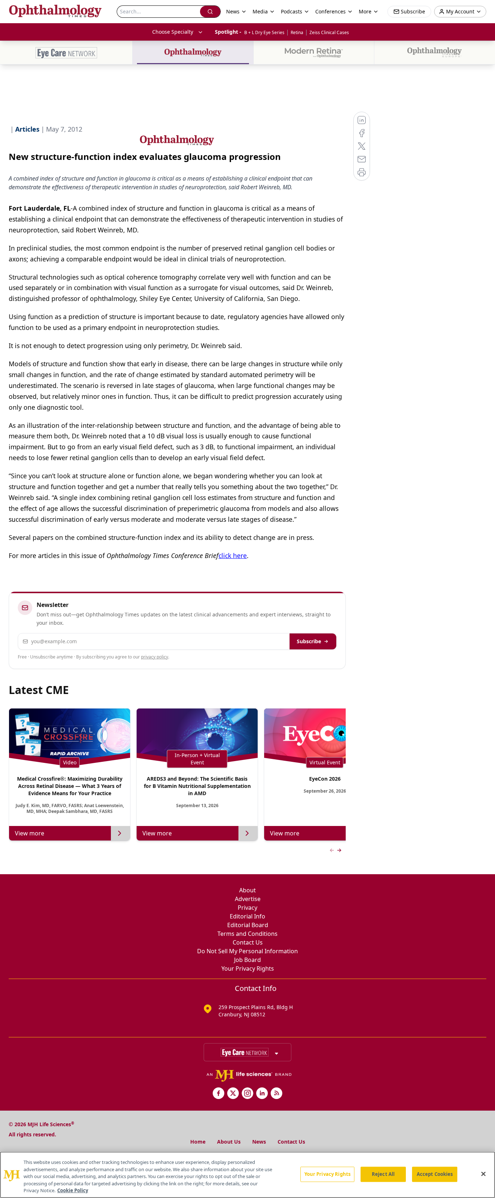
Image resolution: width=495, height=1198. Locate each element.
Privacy (247, 908)
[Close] (483, 1174)
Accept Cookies (435, 1174)
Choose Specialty (172, 31)
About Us (229, 1141)
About (247, 890)
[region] (247, 1175)
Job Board (247, 960)
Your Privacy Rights (247, 968)
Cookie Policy (72, 1190)
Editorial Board (247, 925)
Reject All (383, 1174)
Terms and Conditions (247, 934)
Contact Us (248, 942)
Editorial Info (247, 916)
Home (197, 1141)
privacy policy (154, 657)
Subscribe (309, 641)
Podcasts (291, 11)
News (259, 1141)
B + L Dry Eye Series (264, 32)
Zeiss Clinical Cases (329, 32)
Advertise (248, 899)
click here (233, 555)
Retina (297, 32)
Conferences (330, 11)
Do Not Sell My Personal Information (247, 951)
